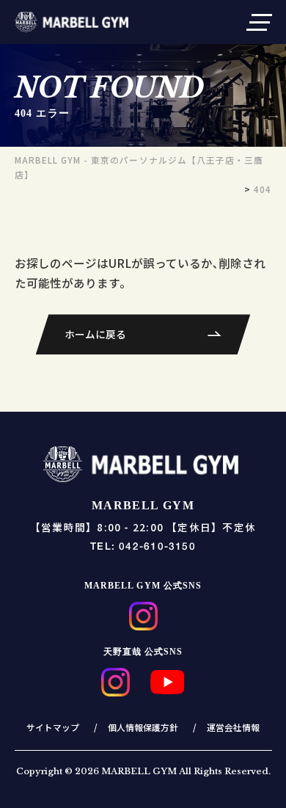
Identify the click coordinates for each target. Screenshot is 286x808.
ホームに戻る (95, 334)
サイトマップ (52, 727)
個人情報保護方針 (143, 727)
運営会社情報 (233, 727)
